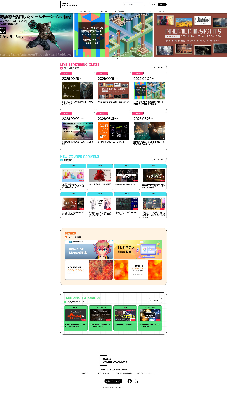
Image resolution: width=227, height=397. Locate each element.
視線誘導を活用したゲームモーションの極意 (78, 143)
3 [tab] (112, 59)
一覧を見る (160, 67)
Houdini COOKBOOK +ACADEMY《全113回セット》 (75, 325)
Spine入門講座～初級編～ (123, 325)
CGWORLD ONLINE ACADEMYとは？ (114, 369)
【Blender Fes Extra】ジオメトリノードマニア (126, 213)
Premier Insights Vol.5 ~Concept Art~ (113, 103)
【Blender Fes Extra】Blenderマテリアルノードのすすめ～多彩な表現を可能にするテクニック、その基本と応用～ (153, 214)
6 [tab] (120, 59)
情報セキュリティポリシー (144, 373)
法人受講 (161, 11)
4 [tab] (115, 59)
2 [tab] (109, 59)
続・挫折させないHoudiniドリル (111, 142)
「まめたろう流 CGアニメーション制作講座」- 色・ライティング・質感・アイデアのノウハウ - (73, 185)
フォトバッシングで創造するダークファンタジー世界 (78, 103)
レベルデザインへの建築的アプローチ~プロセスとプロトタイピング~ (149, 103)
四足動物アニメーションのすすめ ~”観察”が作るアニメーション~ (148, 143)
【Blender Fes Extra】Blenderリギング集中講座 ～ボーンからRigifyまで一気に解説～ (100, 214)
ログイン (152, 4)
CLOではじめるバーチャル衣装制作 (100, 184)
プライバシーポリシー (104, 373)
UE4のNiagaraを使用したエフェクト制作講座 (149, 325)
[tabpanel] (113, 35)
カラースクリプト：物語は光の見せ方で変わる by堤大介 (73, 213)
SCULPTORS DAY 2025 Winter (125, 184)
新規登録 (162, 4)
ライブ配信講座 (119, 11)
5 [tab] (117, 59)
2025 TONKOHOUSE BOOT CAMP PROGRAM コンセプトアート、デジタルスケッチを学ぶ (153, 185)
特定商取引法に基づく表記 (124, 373)
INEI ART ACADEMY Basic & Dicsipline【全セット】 (100, 325)
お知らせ (151, 11)
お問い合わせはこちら (113, 381)
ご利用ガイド (84, 373)
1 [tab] (107, 59)
